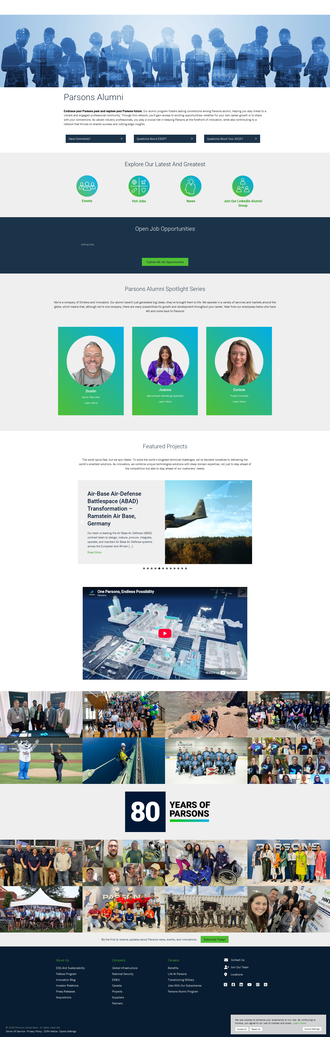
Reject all (256, 1029)
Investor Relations (67, 978)
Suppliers (118, 990)
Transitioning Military (181, 972)
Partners (117, 996)
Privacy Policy (34, 1024)
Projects (117, 984)
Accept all (242, 1029)
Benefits (173, 960)
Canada (117, 978)
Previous (51, 372)
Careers (173, 952)
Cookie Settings (67, 1024)
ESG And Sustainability (70, 960)
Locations (236, 967)
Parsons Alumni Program (183, 984)
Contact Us (237, 952)
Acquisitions (63, 990)
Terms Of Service (15, 1024)
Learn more (299, 1023)
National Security (122, 966)
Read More (96, 545)
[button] (121, 139)
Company (118, 952)
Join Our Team (239, 960)
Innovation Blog (65, 972)
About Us (62, 952)
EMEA (116, 972)
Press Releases (65, 984)
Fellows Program (66, 966)
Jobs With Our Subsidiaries (184, 978)
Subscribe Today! (215, 932)
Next (279, 372)
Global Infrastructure (125, 960)
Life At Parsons (177, 966)
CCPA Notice (50, 1024)
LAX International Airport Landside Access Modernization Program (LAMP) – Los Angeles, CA (122, 505)
